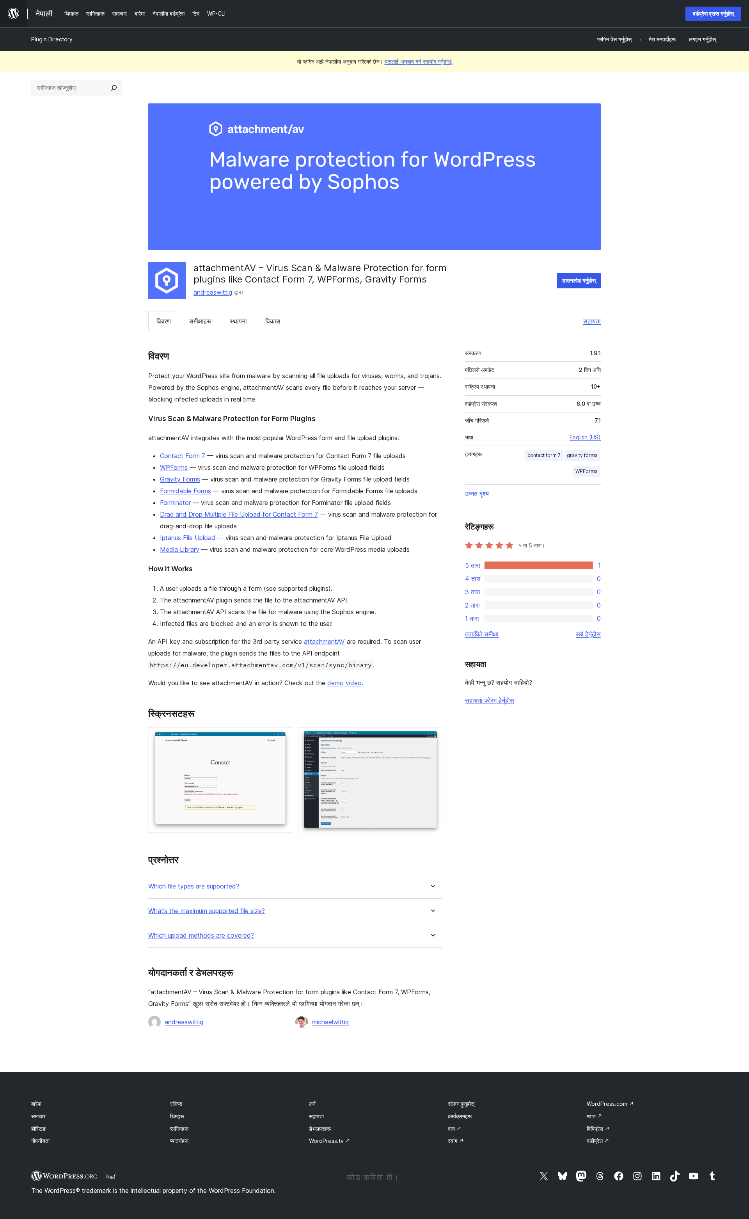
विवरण (163, 321)
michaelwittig (330, 1022)
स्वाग (456, 1140)
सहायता (592, 321)
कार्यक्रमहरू (460, 1116)
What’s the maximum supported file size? (206, 911)
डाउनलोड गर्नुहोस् (579, 280)
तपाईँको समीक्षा (482, 634)
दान (454, 1128)
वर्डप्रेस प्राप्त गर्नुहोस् (713, 13)
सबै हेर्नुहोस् (588, 634)
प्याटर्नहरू (179, 1140)
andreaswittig (212, 292)
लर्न (312, 1103)
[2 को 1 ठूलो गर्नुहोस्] (282, 738)
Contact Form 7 (182, 456)
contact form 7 (544, 455)
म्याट (594, 1116)
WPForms (174, 467)
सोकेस (176, 1103)
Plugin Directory (52, 39)
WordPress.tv (329, 1140)
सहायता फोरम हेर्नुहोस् (489, 700)
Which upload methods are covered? (201, 935)
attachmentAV (324, 641)
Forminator (175, 502)
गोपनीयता (40, 1140)
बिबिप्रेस (598, 1128)
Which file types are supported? (193, 886)
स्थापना (238, 321)
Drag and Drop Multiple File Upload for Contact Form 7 (239, 514)
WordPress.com (610, 1103)
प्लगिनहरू (179, 1128)
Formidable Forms (185, 491)
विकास (272, 321)
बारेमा (36, 1103)
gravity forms (582, 455)
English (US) (585, 437)
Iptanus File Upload (187, 538)
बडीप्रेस (598, 1140)
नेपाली (111, 1177)
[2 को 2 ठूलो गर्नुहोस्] (432, 738)
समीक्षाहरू (200, 321)
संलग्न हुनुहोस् (461, 1103)
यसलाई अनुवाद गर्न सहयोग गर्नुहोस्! (419, 61)
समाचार (38, 1116)
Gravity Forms (180, 479)
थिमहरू (177, 1116)
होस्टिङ (38, 1128)
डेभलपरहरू (320, 1128)
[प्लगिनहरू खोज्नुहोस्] (114, 88)
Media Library (179, 549)
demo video (344, 683)
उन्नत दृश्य (477, 494)
